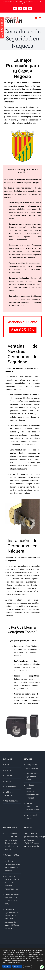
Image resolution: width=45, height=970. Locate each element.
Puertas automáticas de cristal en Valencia (33, 806)
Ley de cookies (10, 786)
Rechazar (17, 966)
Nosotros (8, 770)
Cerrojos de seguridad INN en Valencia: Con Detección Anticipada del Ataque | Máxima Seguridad (12, 919)
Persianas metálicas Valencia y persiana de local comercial (33, 791)
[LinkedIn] (30, 8)
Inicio (7, 765)
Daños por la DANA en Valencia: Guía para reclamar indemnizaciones (12, 882)
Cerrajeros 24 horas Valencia (32, 766)
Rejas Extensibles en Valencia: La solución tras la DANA (12, 899)
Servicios (8, 776)
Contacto (8, 781)
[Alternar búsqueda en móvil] (36, 18)
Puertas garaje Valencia (32, 817)
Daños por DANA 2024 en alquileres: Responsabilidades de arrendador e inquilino (12, 863)
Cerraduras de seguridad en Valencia (31, 776)
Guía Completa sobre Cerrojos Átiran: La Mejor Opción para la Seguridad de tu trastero (11, 841)
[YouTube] (15, 8)
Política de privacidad (9, 794)
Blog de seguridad (12, 801)
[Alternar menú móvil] (40, 18)
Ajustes (27, 966)
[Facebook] (25, 8)
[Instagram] (20, 8)
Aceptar (6, 966)
